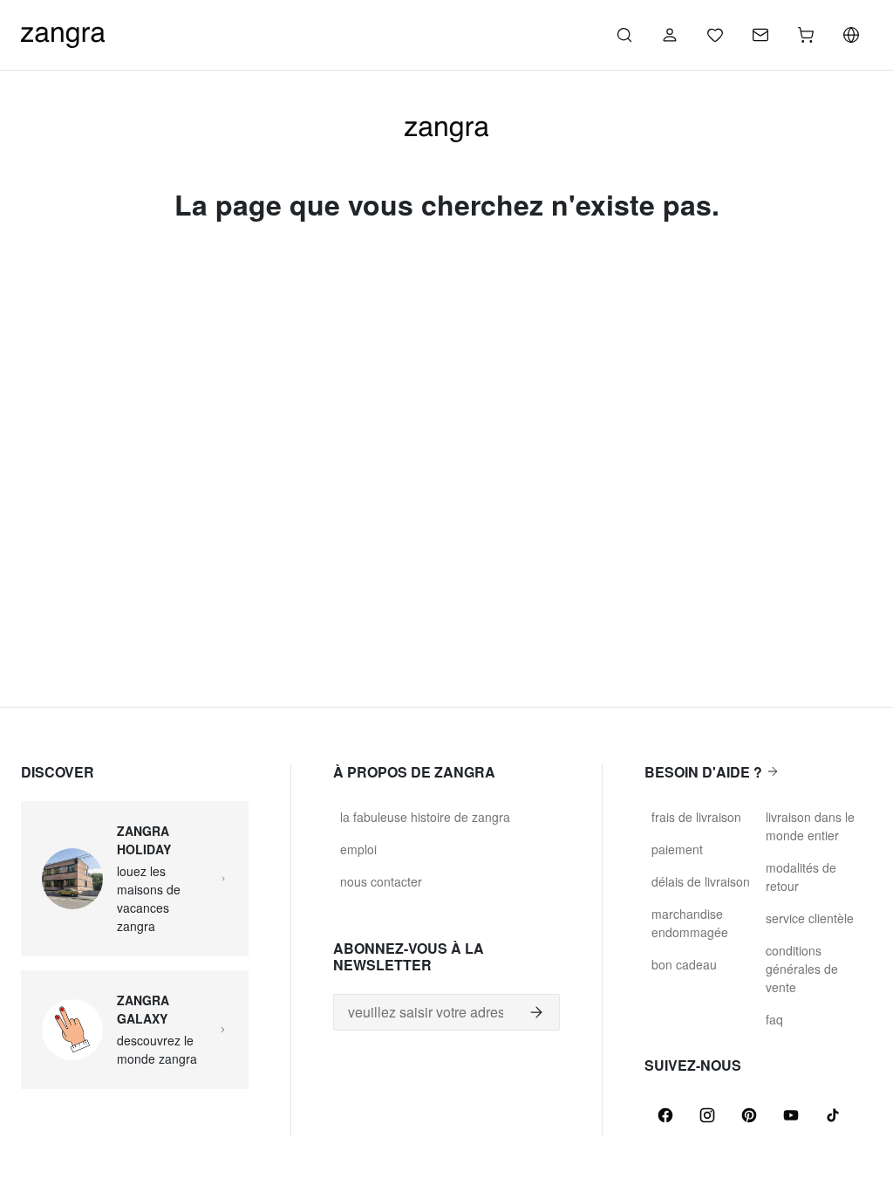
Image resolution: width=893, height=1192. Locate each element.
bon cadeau (684, 964)
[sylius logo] (63, 33)
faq (774, 1019)
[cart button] (806, 35)
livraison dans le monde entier (810, 826)
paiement (677, 849)
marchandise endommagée (689, 923)
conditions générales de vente (802, 969)
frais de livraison (696, 816)
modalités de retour (801, 876)
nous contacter (381, 881)
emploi (358, 849)
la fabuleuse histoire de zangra (425, 816)
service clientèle (810, 918)
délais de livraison (700, 881)
